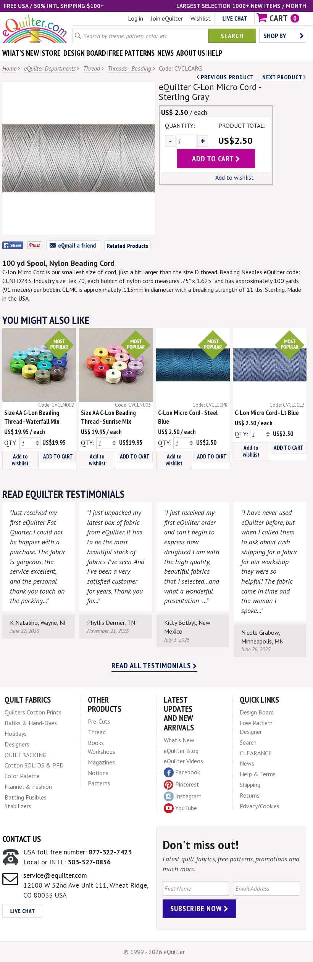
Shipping (250, 784)
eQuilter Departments (50, 68)
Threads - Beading (129, 68)
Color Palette (22, 776)
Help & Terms (258, 774)
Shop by (274, 35)
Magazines (101, 762)
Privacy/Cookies (259, 806)
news (165, 53)
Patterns (99, 783)
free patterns (132, 53)
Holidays (16, 733)
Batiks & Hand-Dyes (31, 723)
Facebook (187, 772)
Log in (135, 18)
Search (232, 35)
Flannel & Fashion (28, 786)
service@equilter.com (55, 875)
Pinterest (187, 784)
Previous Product (226, 77)
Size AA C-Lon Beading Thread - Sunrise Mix (108, 417)
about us (190, 53)
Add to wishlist (234, 177)
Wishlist (200, 18)
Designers (17, 744)
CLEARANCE (256, 753)
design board (84, 53)
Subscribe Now (197, 909)
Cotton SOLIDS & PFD (34, 765)
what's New (20, 53)
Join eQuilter (167, 18)
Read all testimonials (152, 666)
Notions (98, 773)
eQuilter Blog (181, 750)
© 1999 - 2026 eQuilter (154, 952)
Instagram (188, 796)
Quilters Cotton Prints (33, 712)
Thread (91, 68)
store (51, 53)
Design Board (257, 712)
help (215, 53)
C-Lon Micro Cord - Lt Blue (267, 413)
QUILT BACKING (26, 755)
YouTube (186, 808)
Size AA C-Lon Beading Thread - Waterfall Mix (31, 417)
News (247, 763)
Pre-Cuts (99, 721)
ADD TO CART (58, 456)
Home (9, 68)
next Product (282, 77)
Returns (250, 795)
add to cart (214, 159)
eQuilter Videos (183, 761)
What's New (179, 740)
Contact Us (21, 838)
